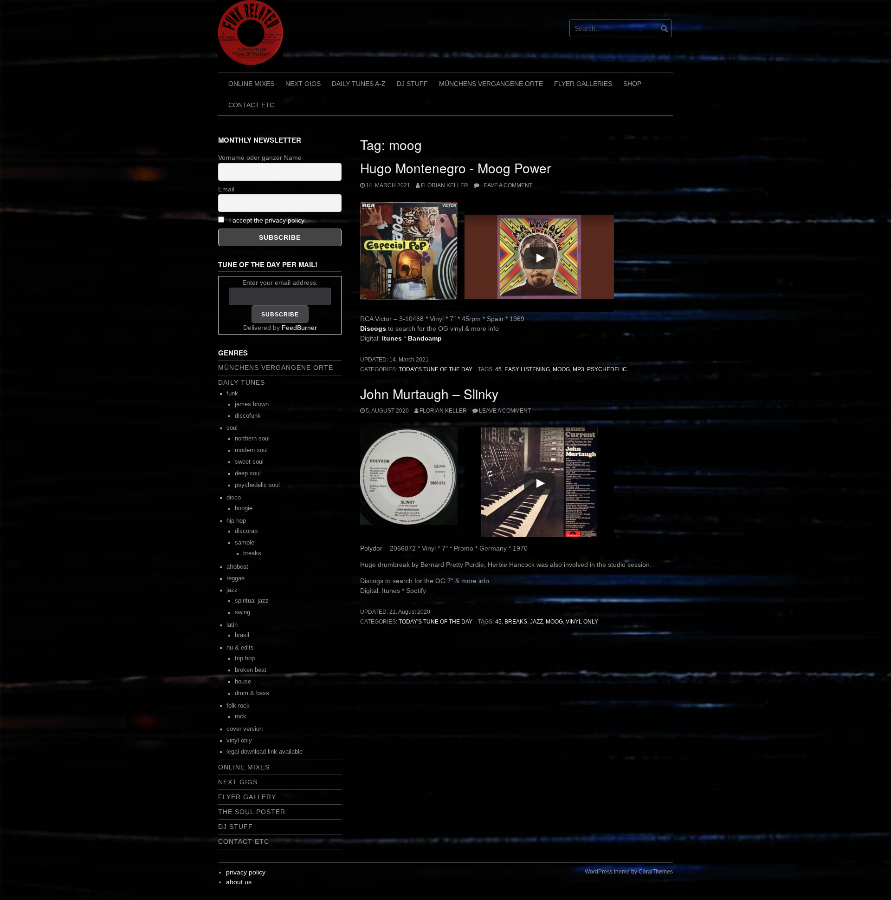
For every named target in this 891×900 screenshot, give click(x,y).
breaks (515, 621)
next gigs (303, 83)
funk (232, 393)
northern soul (252, 438)
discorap (246, 531)
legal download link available (264, 752)
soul (232, 428)
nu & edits (240, 647)
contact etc (251, 105)
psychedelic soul (257, 485)
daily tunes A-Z (359, 83)
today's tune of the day (435, 369)
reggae (235, 578)
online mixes (251, 83)
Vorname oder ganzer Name (260, 157)
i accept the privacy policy (266, 220)
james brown (252, 404)
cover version (244, 729)
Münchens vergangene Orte (491, 83)
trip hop (245, 658)
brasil (242, 635)
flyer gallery (247, 797)
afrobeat (237, 567)
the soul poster (251, 811)
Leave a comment (506, 185)
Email (226, 189)
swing (242, 612)
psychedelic (607, 369)
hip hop (236, 521)
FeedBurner (299, 327)
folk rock (238, 706)
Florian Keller (444, 185)
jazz (536, 621)
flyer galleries (583, 83)
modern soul (251, 450)
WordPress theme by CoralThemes (629, 871)
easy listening (527, 369)
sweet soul (249, 462)
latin (232, 625)
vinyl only (582, 621)
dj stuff (412, 83)
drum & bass (252, 693)
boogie (243, 508)
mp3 (578, 369)
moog (561, 369)
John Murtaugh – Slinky (429, 393)
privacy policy (245, 872)
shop (632, 83)
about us (239, 882)
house (243, 681)
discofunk (248, 416)
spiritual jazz (252, 601)
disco (233, 497)
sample (244, 542)
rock (240, 716)
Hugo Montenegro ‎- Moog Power (455, 167)
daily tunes (241, 382)
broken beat (250, 670)
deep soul (248, 473)
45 (498, 369)
